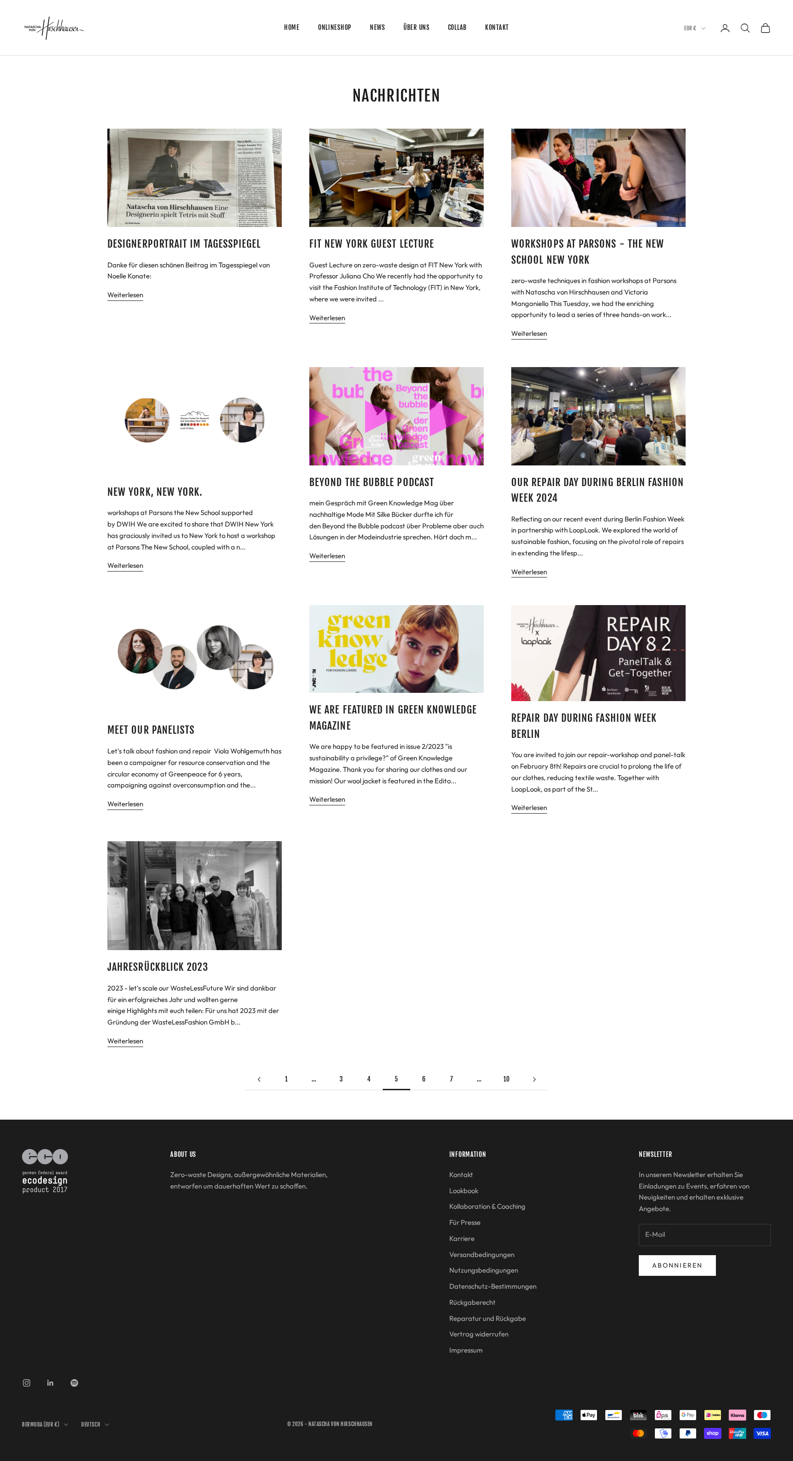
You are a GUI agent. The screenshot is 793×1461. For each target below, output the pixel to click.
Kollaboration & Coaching (487, 1206)
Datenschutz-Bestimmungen (492, 1286)
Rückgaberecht (472, 1302)
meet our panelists (151, 730)
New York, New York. (155, 492)
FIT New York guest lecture (371, 244)
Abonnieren (677, 1265)
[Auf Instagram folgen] (26, 1382)
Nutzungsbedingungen (483, 1270)
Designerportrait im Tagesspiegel (184, 244)
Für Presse (464, 1222)
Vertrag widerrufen (478, 1334)
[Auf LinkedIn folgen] (50, 1382)
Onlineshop (335, 27)
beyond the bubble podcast (371, 482)
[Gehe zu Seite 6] (534, 1079)
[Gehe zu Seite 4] (259, 1079)
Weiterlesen (125, 294)
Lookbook (463, 1190)
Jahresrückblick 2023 (157, 967)
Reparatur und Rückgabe (487, 1318)
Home (292, 27)
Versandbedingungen (481, 1254)
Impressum (466, 1350)
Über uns (416, 27)
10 (506, 1079)
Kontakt (497, 27)
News (377, 27)
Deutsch (90, 1424)
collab (457, 27)
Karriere (462, 1238)
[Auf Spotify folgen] (74, 1382)
